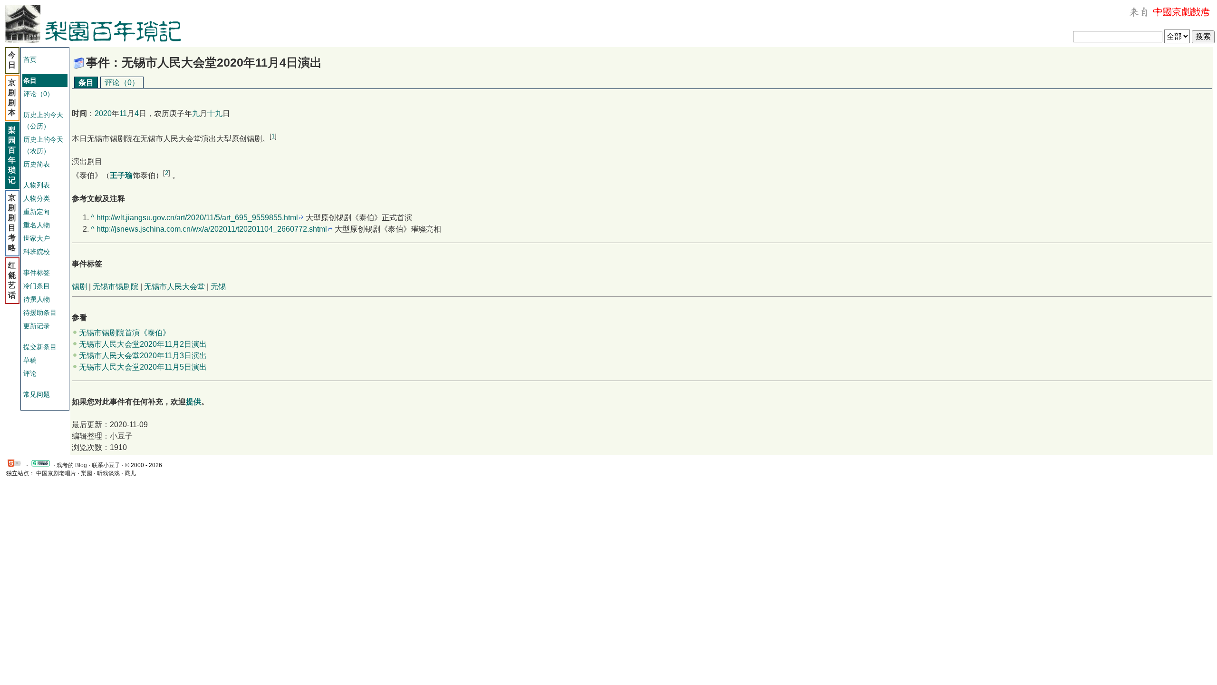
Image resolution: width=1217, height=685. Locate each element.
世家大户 (36, 238)
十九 (214, 113)
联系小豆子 (106, 465)
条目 (86, 82)
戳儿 (130, 473)
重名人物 (36, 225)
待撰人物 (36, 299)
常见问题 (36, 394)
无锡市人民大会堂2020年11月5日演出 (143, 367)
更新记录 (36, 326)
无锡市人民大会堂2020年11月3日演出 (143, 356)
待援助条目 (40, 312)
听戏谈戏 (108, 473)
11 (123, 113)
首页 (30, 59)
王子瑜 (121, 176)
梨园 (86, 473)
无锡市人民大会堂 (174, 287)
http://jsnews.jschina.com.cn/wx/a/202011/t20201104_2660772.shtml (212, 229)
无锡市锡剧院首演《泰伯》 (124, 333)
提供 (193, 402)
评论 (30, 373)
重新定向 (36, 211)
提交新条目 (40, 347)
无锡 (218, 287)
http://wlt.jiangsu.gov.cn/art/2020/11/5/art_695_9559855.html (197, 218)
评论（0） (38, 94)
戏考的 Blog (72, 465)
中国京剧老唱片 (56, 473)
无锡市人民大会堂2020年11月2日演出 (143, 344)
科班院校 (36, 251)
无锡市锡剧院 (115, 287)
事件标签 (36, 272)
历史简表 (36, 164)
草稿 (30, 360)
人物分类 (36, 198)
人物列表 (36, 185)
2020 (103, 113)
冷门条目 (36, 286)
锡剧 (79, 287)
